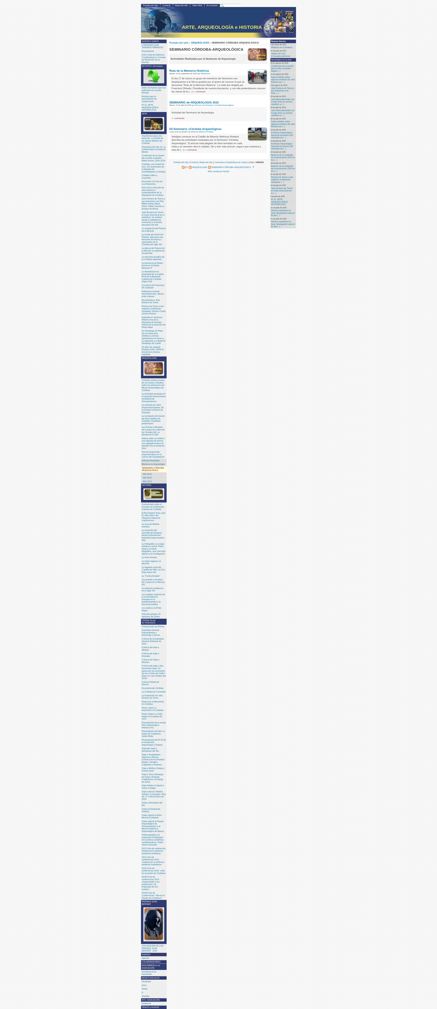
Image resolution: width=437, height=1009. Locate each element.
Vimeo (145, 989)
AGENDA (146, 954)
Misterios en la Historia (281, 47)
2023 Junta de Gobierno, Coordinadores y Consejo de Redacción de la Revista (154, 59)
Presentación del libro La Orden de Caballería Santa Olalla (153, 733)
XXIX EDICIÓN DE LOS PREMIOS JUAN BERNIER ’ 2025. (152, 948)
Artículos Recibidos (151, 460)
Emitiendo (146, 1003)
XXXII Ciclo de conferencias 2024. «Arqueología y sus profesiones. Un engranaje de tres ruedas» (151, 883)
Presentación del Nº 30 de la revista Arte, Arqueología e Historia (154, 742)
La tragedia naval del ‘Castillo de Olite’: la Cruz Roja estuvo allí (153, 569)
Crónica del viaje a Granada (150, 654)
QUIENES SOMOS (150, 41)
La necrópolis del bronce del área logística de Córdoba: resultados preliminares (153, 420)
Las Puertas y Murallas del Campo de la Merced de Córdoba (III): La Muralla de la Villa (153, 431)
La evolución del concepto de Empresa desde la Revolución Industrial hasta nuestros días (153, 535)
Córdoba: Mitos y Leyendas (149, 176)
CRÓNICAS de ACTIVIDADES (149, 621)
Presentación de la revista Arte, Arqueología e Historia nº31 (154, 725)
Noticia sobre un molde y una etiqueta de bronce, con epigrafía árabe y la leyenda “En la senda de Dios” (153, 443)
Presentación (148, 51)
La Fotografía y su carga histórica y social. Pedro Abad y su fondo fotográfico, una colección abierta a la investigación (153, 549)
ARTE (144, 114)
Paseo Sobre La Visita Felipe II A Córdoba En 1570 (152, 716)
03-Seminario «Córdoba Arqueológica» (195, 128)
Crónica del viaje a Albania (150, 648)
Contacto (166, 5)
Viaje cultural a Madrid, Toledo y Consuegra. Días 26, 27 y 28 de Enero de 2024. (154, 795)
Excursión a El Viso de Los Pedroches (152, 182)
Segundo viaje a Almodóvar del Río (150, 749)
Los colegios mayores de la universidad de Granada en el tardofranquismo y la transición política (153, 599)
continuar (200, 91)
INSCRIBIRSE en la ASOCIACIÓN (151, 966)
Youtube (145, 996)
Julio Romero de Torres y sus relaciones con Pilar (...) (282, 90)
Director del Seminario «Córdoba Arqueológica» (214, 105)
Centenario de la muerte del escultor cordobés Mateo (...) (282, 68)
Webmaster (205, 74)
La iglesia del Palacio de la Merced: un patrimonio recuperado (153, 250)
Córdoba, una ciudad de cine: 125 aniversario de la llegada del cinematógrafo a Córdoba (153, 168)
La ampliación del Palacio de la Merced (154, 229)
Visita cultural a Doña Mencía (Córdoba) (151, 816)
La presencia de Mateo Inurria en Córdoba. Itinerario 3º (152, 265)
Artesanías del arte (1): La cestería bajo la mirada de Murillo (154, 149)
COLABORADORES (151, 962)
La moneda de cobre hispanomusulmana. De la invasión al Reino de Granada (153, 409)
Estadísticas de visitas (237, 162)
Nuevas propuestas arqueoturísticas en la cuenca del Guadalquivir (153, 454)
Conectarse (219, 162)
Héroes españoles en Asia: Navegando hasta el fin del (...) (283, 213)
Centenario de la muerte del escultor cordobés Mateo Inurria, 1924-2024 (153, 158)
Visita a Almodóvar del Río (152, 804)
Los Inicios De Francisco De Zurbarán (153, 286)
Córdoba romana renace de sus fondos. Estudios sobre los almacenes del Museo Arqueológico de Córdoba (153, 385)
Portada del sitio (178, 42)
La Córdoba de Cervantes (154, 692)
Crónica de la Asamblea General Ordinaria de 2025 (153, 641)
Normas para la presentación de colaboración (149, 99)
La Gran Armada (149, 557)
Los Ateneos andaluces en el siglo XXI (152, 589)
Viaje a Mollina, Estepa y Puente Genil (153, 769)
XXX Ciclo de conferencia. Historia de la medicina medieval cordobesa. (154, 851)
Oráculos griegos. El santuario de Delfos (151, 615)
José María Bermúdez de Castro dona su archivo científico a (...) (282, 102)
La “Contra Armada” (151, 576)
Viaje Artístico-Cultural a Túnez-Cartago (153, 786)
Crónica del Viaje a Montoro (150, 660)
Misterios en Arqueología (153, 464)
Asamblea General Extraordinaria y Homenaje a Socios (151, 632)
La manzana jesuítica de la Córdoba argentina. (153, 258)
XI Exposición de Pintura (153, 626)
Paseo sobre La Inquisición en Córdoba (152, 709)
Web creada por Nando (218, 171)
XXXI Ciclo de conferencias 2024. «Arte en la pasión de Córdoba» (154, 870)
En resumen (212, 5)
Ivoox (144, 985)
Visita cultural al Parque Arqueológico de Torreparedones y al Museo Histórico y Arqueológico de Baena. (153, 826)
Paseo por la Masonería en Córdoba (153, 702)
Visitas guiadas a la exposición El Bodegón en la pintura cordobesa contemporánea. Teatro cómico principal (153, 840)
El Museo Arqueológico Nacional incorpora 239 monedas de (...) (282, 135)
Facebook (146, 981)
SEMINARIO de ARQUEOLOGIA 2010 (194, 102)
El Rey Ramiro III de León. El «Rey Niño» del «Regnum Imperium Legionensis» (154, 517)
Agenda (145, 958)
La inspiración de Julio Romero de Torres (152, 696)
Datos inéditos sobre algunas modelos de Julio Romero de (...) (283, 79)
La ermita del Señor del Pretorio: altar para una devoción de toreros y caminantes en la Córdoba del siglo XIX (152, 239)
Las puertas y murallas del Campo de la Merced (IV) (153, 582)
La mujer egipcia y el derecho (151, 562)
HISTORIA (146, 485)
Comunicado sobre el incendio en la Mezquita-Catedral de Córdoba (153, 506)
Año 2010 (147, 474)
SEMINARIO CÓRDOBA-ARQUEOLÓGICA (153, 469)
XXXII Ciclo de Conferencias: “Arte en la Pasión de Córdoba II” (153, 895)
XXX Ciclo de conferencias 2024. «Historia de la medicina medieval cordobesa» (153, 861)
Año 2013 (147, 481)
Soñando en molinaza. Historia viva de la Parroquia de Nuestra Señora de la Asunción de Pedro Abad (154, 322)
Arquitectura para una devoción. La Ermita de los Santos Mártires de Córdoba (152, 140)
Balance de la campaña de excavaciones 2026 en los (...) (283, 157)
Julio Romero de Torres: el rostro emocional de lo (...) (282, 190)
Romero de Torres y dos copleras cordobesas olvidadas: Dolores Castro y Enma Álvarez (154, 310)
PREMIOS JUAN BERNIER (149, 902)
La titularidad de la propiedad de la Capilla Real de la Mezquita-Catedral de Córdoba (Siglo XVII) (153, 276)
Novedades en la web (281, 60)
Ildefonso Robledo (206, 132)
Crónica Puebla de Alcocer (150, 683)
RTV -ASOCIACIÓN (151, 1000)
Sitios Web (197, 5)
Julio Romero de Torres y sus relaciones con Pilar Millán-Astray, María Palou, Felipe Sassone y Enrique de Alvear (153, 204)
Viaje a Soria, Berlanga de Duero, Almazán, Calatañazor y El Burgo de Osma (152, 778)
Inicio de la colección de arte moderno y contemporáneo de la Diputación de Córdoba (153, 191)
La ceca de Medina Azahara (150, 525)
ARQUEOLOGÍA (200, 42)
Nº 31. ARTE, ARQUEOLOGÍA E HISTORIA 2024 (279, 202)
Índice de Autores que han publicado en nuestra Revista (154, 90)
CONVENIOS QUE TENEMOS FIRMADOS (152, 46)
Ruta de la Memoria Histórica (189, 70)
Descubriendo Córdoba (153, 688)
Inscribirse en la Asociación (149, 973)
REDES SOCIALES (151, 978)
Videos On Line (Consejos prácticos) (280, 54)
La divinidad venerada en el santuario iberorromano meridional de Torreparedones (154, 398)
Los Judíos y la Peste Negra (151, 609)
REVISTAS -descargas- (152, 66)
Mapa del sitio (181, 5)
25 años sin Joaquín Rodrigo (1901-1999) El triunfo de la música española (153, 351)
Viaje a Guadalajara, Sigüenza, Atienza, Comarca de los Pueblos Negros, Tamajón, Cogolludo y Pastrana (153, 759)
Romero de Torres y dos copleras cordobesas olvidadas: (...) (282, 179)
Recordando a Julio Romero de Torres (151, 301)
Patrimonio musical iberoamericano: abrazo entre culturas (153, 294)
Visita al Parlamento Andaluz (151, 810)
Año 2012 (147, 478)
